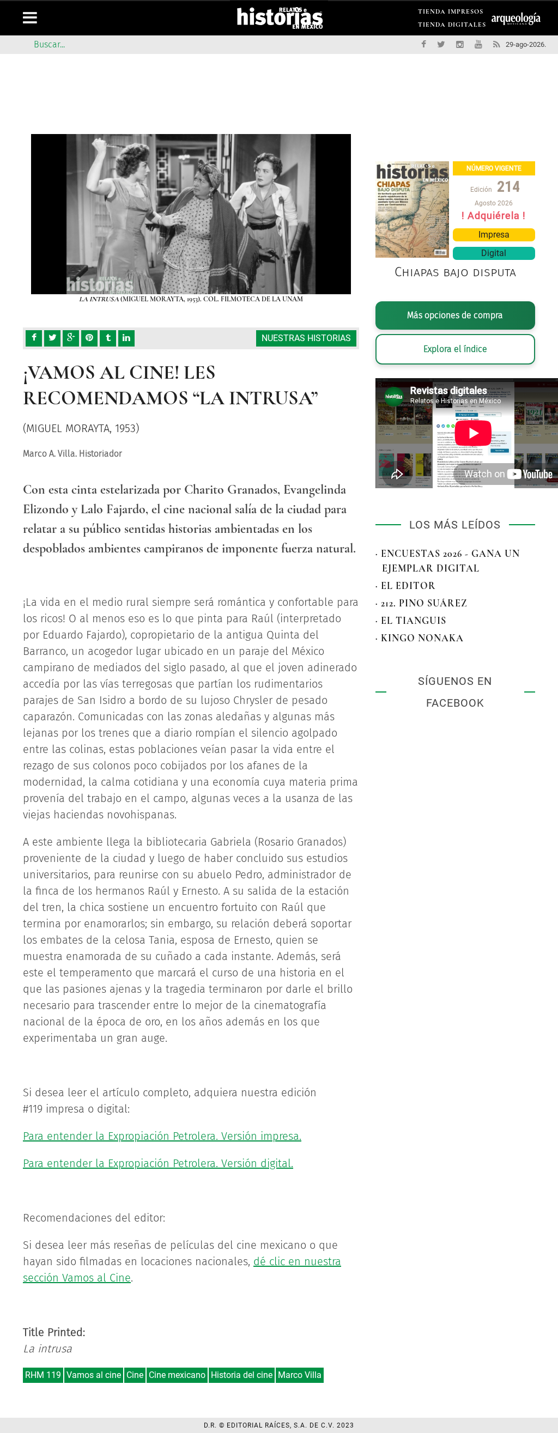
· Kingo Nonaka (419, 638)
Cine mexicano (177, 1375)
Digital (493, 253)
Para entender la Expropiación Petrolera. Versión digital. (158, 1163)
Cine (134, 1375)
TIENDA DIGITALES (452, 26)
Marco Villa (300, 1375)
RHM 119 (43, 1375)
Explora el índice (455, 349)
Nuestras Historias (306, 338)
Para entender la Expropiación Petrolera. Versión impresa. (162, 1136)
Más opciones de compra (455, 315)
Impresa (494, 234)
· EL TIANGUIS (410, 621)
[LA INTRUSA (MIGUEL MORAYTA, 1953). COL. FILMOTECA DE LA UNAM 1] (191, 214)
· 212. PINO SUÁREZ (421, 603)
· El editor (405, 586)
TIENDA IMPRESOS (450, 13)
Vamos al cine (93, 1375)
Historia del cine (241, 1375)
